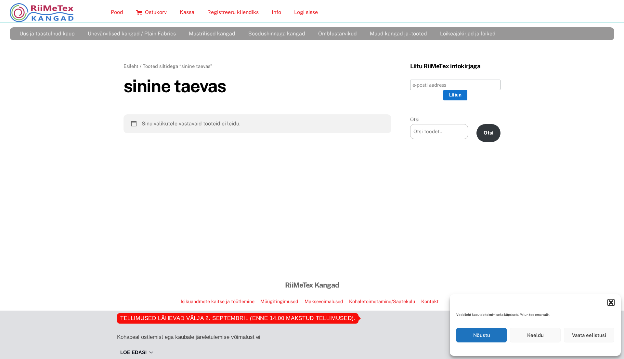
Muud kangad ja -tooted (398, 34)
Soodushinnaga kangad (276, 34)
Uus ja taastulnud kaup (47, 34)
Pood (117, 12)
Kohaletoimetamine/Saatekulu (382, 301)
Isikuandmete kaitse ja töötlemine (217, 301)
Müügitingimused (279, 301)
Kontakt (430, 301)
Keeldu (535, 335)
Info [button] (276, 12)
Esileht (131, 66)
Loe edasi (133, 352)
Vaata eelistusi (589, 335)
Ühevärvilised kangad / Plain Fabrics (132, 34)
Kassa (187, 12)
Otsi (415, 119)
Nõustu (481, 335)
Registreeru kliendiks (233, 12)
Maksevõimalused (324, 301)
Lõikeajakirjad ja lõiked (468, 34)
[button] (611, 302)
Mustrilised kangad (212, 34)
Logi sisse (306, 12)
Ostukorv (155, 12)
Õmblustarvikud (337, 34)
